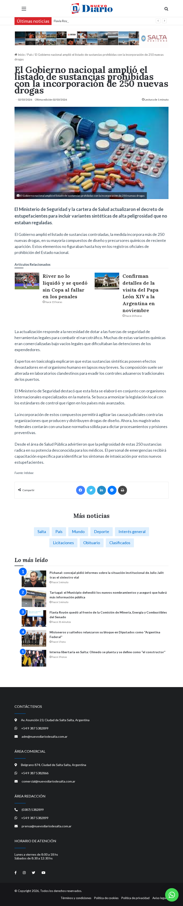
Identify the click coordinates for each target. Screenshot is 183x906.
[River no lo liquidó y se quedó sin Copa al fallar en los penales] (27, 281)
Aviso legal (159, 898)
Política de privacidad (135, 898)
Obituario (91, 542)
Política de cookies (106, 898)
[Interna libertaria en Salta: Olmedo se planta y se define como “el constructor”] (34, 658)
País (30, 54)
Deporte (101, 531)
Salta (41, 531)
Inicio (21, 54)
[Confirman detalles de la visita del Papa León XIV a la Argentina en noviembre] (107, 281)
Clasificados (119, 542)
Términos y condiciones (76, 898)
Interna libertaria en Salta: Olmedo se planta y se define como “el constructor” (107, 652)
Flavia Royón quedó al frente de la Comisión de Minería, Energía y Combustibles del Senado (113, 21)
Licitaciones (63, 542)
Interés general (132, 531)
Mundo (78, 531)
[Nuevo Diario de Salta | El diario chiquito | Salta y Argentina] (91, 8)
